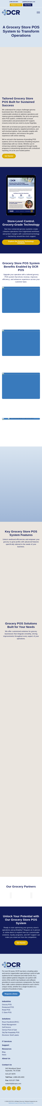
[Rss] (19, 1088)
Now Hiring (28, 5)
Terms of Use (30, 1103)
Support (5, 1045)
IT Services (7, 1041)
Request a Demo (16, 5)
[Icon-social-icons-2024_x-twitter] (14, 1088)
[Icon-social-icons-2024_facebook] (9, 1088)
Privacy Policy (22, 1103)
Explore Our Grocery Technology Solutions (21, 242)
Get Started (9, 156)
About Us (6, 1058)
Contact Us (7, 1065)
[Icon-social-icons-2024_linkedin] (4, 1088)
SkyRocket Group (13, 1103)
